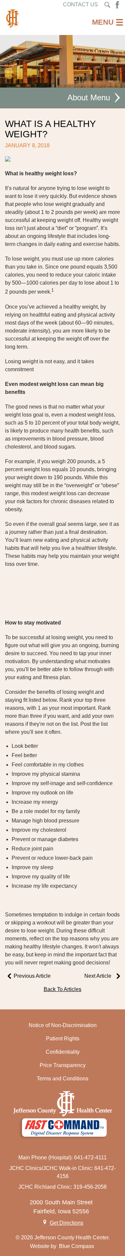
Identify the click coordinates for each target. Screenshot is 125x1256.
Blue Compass (76, 1246)
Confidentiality (63, 1052)
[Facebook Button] (117, 5)
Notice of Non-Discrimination (63, 1025)
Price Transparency (63, 1065)
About (77, 97)
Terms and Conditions (62, 1078)
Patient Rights (62, 1038)
